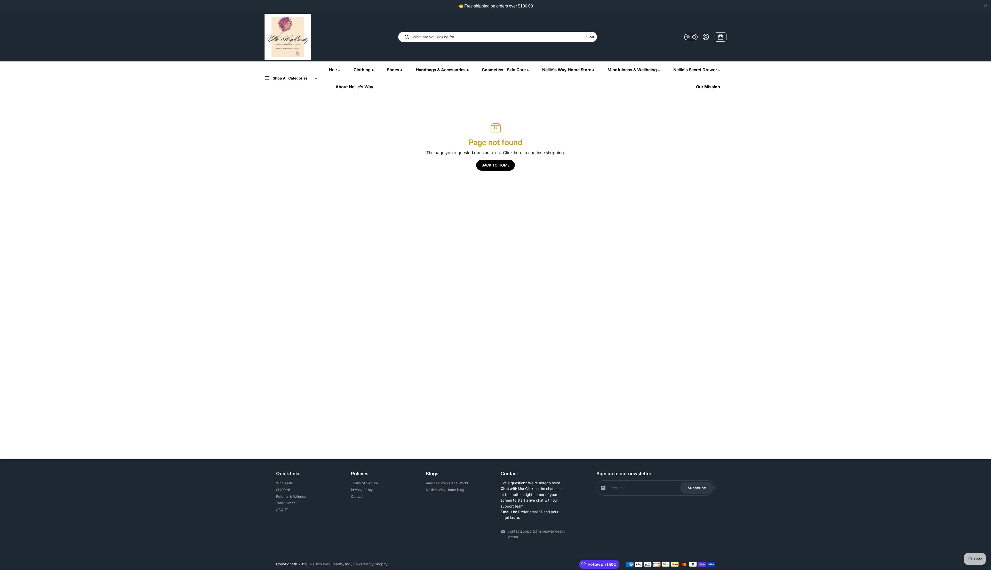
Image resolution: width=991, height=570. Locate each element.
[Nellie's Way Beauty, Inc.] (288, 36)
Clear (590, 37)
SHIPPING (284, 490)
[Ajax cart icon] (720, 37)
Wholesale (284, 483)
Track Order (285, 503)
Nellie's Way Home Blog (445, 490)
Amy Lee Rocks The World (447, 483)
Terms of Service (364, 483)
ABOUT (282, 510)
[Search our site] (406, 37)
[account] (706, 37)
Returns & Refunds (291, 496)
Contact (357, 496)
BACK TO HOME (495, 165)
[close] (985, 5)
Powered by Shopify (370, 564)
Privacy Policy (362, 490)
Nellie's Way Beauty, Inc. (330, 564)
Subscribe (697, 488)
